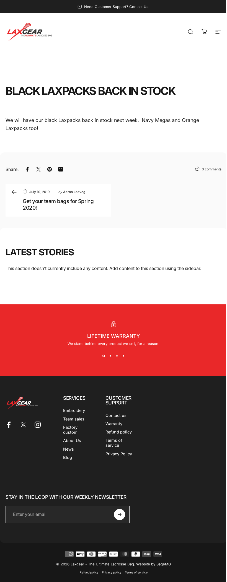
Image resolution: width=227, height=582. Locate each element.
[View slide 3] (117, 355)
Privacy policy (112, 572)
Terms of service (113, 443)
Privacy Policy (118, 453)
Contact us (116, 415)
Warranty (113, 423)
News (68, 449)
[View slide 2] (110, 355)
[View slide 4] (123, 355)
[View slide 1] (103, 355)
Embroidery (74, 410)
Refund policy (118, 432)
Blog (67, 457)
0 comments (211, 169)
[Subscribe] (119, 514)
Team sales (73, 419)
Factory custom (70, 430)
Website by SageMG (153, 564)
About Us (72, 440)
